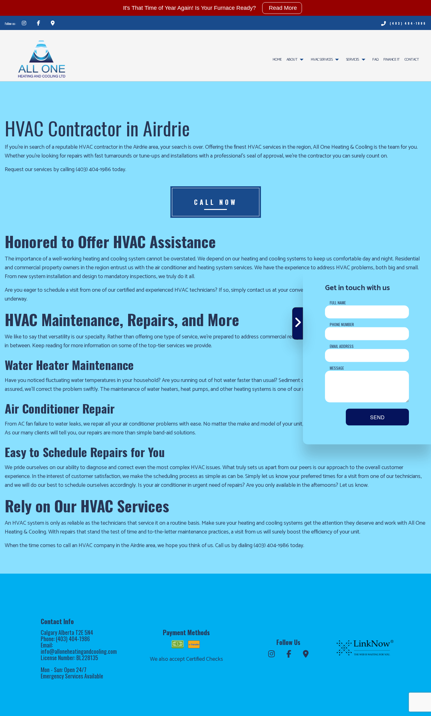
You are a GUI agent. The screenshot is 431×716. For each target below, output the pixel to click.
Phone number (342, 324)
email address (342, 346)
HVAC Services (322, 60)
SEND (377, 417)
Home (277, 60)
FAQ (375, 60)
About (292, 60)
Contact (411, 60)
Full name (338, 302)
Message (337, 368)
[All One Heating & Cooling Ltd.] (41, 56)
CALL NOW (215, 202)
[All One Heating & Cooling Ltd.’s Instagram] (24, 23)
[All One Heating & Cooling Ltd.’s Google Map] (52, 23)
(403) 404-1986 (408, 23)
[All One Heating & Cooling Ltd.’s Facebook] (38, 23)
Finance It (391, 60)
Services (352, 60)
